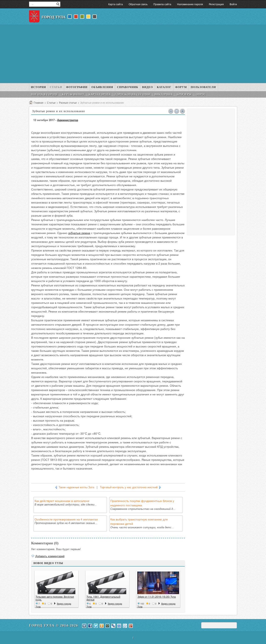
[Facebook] (90, 626)
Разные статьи (68, 102)
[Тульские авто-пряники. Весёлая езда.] (56, 583)
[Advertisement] (133, 54)
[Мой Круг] (125, 626)
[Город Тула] (34, 16)
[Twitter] (96, 626)
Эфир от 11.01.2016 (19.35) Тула (156, 596)
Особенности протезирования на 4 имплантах (66, 519)
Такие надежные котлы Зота (76, 487)
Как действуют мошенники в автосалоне (61, 501)
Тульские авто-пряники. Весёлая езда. (55, 598)
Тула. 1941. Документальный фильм (103, 598)
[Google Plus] (131, 626)
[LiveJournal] (113, 626)
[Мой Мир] (107, 626)
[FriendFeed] (119, 626)
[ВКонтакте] (84, 626)
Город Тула (53, 17)
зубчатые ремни (79, 233)
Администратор (67, 120)
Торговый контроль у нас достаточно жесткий (129, 487)
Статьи (51, 102)
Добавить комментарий (49, 556)
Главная (38, 102)
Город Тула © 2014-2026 (53, 625)
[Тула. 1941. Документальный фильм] (107, 583)
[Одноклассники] (102, 626)
